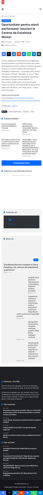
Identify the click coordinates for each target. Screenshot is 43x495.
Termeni (29, 487)
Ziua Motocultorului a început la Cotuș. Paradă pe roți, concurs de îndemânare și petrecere (21, 267)
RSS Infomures (7, 42)
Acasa (5, 16)
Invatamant (26, 111)
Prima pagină (8, 487)
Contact (36, 487)
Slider (32, 111)
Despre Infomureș (20, 487)
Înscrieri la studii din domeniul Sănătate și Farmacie (9, 126)
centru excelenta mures (14, 111)
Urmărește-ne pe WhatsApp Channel (21, 175)
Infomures (12, 224)
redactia (14, 106)
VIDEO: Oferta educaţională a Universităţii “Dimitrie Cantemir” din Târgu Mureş (30, 128)
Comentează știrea (21, 163)
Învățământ (11, 16)
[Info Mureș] (8, 9)
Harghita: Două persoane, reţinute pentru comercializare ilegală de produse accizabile (33, 284)
